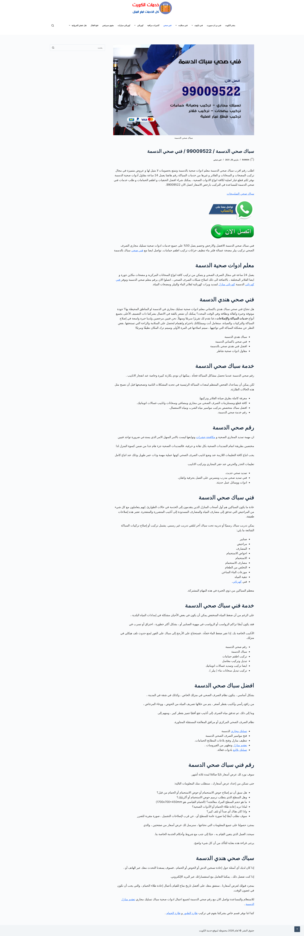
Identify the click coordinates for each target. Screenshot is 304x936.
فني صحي (167, 25)
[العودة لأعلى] (297, 929)
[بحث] (52, 25)
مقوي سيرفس (108, 25)
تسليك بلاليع (240, 749)
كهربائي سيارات (124, 25)
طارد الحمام (173, 913)
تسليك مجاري (239, 731)
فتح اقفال (94, 25)
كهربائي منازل (226, 284)
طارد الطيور (191, 913)
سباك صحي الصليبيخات (240, 193)
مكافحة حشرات (205, 437)
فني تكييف (198, 25)
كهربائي (140, 25)
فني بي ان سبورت (214, 25)
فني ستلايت (183, 25)
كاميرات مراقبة (153, 25)
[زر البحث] (53, 47)
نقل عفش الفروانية (79, 25)
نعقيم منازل (240, 745)
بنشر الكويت (230, 25)
